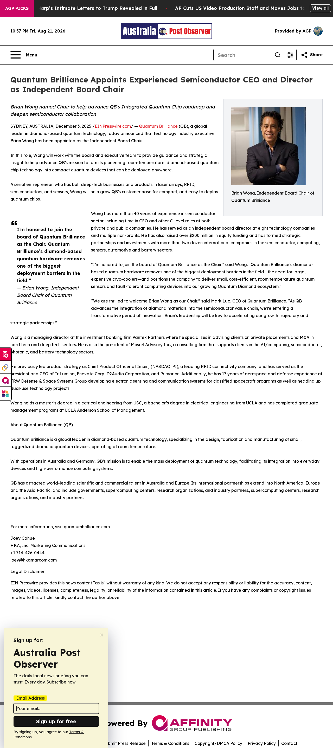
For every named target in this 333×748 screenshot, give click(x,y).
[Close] (101, 635)
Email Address (30, 698)
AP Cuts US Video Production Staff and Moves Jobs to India (247, 8)
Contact (289, 743)
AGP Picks (17, 8)
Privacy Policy (262, 743)
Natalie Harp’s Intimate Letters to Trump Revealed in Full (87, 8)
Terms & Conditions (170, 743)
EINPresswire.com (113, 126)
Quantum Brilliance (158, 126)
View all (320, 8)
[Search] (277, 55)
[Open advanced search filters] (290, 55)
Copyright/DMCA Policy (218, 743)
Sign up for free (56, 721)
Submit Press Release (124, 743)
